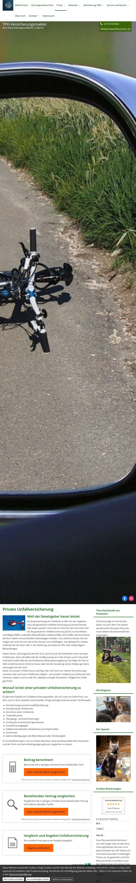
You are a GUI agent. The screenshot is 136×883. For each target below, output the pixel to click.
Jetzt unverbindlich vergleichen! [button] (46, 772)
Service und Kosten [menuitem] (117, 5)
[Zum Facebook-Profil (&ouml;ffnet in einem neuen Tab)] (124, 598)
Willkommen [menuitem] (21, 5)
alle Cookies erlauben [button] (13, 879)
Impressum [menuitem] (48, 15)
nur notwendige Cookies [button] (38, 879)
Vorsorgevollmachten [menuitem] (42, 5)
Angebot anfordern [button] (38, 848)
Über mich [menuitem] (20, 15)
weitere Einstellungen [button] (62, 879)
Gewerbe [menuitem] (73, 5)
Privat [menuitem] (60, 5)
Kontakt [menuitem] (33, 15)
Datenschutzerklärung (81, 779)
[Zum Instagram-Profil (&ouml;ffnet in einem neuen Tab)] (131, 598)
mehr (100, 828)
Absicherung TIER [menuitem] (92, 5)
